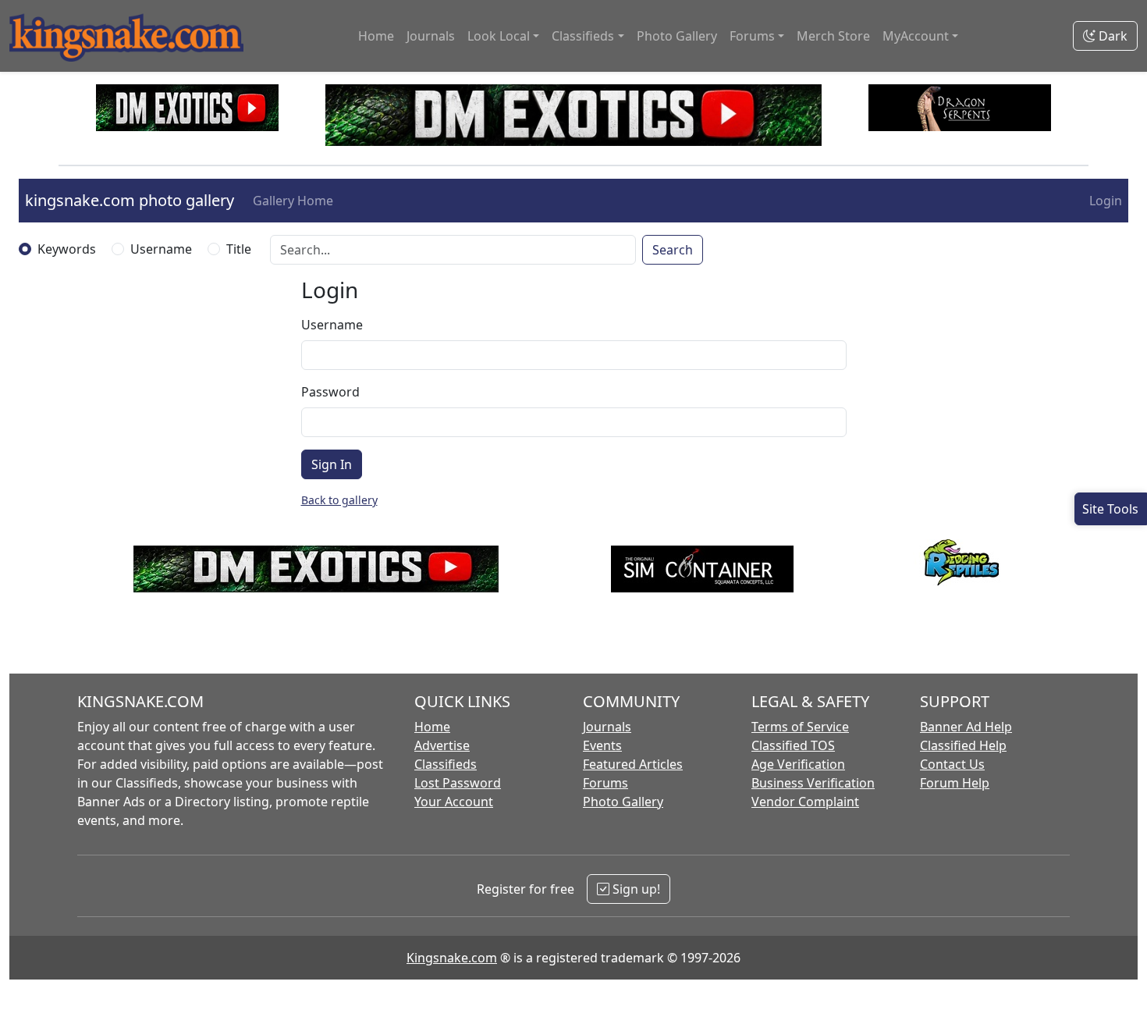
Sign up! (634, 889)
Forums (605, 782)
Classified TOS (793, 745)
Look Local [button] (498, 35)
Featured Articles (633, 764)
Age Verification (798, 764)
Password (330, 391)
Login (1105, 200)
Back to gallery (339, 499)
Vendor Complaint (805, 801)
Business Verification (813, 782)
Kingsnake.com (452, 957)
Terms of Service (800, 726)
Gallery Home (293, 200)
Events (602, 745)
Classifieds (445, 764)
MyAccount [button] (915, 35)
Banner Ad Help (966, 726)
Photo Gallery (677, 35)
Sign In (331, 464)
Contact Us (952, 764)
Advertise (442, 745)
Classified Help (963, 745)
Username (161, 249)
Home (376, 35)
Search (672, 249)
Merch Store (833, 35)
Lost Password (457, 782)
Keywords (66, 249)
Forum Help (954, 782)
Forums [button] (752, 35)
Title (238, 249)
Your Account (453, 801)
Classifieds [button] (583, 35)
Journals (431, 35)
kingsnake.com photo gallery (129, 200)
